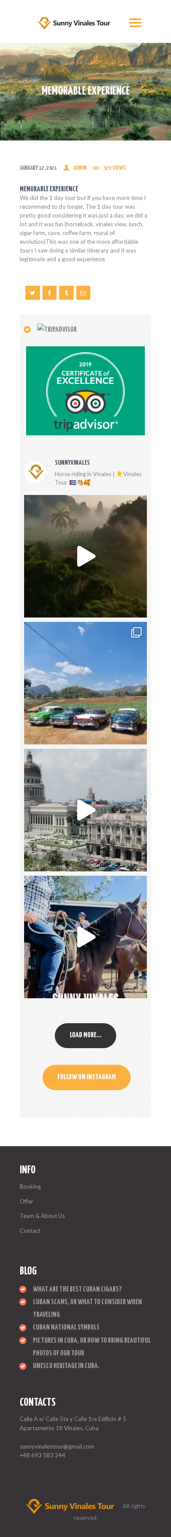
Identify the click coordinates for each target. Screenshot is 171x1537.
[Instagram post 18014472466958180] (85, 937)
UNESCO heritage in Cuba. (66, 1366)
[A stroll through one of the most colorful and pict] (85, 683)
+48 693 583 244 (42, 1455)
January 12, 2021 (38, 168)
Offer (26, 1201)
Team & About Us (42, 1215)
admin (79, 168)
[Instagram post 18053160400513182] (85, 810)
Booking (30, 1186)
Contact (30, 1230)
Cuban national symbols (66, 1327)
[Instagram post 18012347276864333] (85, 556)
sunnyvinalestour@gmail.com (57, 1446)
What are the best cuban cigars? (77, 1289)
